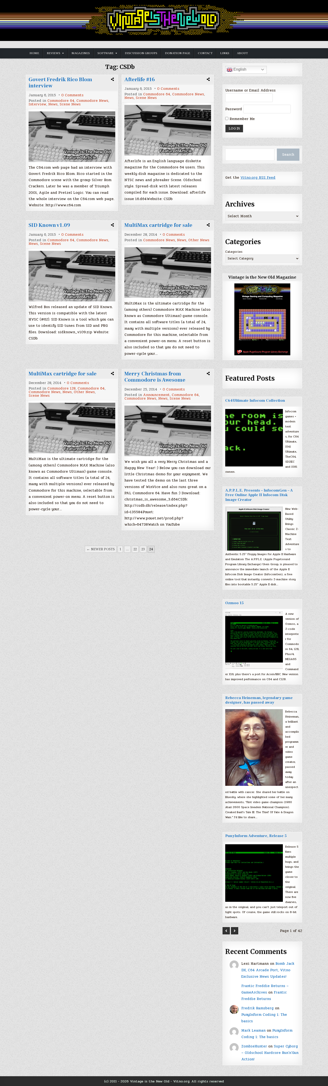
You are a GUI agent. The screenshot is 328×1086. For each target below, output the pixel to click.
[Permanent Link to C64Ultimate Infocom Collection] (254, 437)
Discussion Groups (141, 53)
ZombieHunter (254, 1046)
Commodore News (92, 101)
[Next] (234, 930)
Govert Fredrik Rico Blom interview (60, 82)
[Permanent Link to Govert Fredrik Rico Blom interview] (72, 136)
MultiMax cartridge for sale (158, 225)
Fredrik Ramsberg (257, 1008)
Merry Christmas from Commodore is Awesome (154, 376)
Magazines (81, 53)
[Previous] (226, 930)
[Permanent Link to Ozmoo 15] (254, 640)
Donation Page (177, 53)
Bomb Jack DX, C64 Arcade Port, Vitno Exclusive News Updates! (267, 970)
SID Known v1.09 (49, 225)
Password (233, 109)
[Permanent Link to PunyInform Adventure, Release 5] (254, 873)
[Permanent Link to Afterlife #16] (167, 130)
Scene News (70, 104)
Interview (37, 104)
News (53, 104)
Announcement (156, 395)
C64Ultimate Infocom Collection (255, 400)
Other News (198, 240)
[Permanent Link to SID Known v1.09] (72, 276)
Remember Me (241, 119)
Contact (205, 53)
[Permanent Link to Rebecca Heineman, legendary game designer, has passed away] (254, 747)
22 (135, 549)
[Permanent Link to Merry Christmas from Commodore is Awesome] (167, 431)
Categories (234, 251)
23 (143, 549)
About (242, 53)
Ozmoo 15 (234, 603)
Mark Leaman (253, 1030)
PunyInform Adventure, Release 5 (256, 835)
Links (224, 53)
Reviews (53, 53)
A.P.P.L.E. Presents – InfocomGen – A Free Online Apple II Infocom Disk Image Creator (259, 495)
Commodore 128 (61, 388)
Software (105, 53)
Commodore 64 (60, 101)
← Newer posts (100, 549)
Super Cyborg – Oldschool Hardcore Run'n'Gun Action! (269, 1052)
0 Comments (72, 95)
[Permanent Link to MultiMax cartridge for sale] (167, 272)
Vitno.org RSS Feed (257, 177)
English (239, 69)
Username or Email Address (250, 90)
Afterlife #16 (139, 79)
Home (34, 53)
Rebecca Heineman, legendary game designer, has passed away (259, 700)
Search (288, 154)
